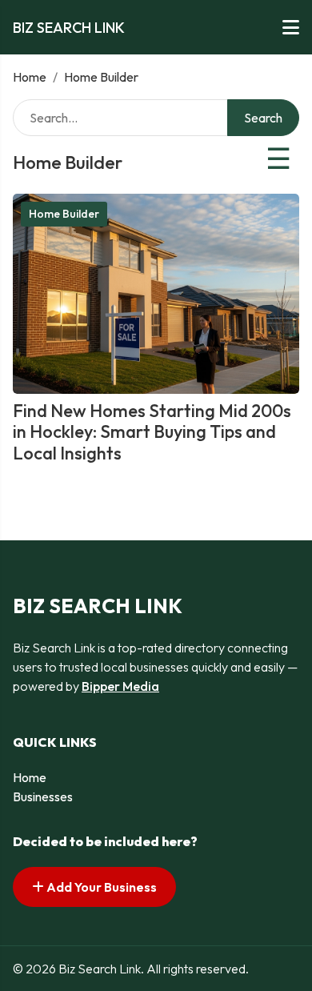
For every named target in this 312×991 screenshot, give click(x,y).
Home (29, 77)
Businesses (43, 796)
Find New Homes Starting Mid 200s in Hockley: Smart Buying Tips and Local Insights (152, 431)
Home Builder (64, 214)
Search (263, 118)
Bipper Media (120, 686)
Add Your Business (100, 887)
